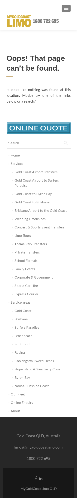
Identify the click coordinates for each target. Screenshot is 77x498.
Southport (22, 344)
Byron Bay (22, 377)
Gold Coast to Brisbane (32, 202)
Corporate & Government (34, 277)
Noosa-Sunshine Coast (32, 386)
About (15, 411)
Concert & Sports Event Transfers (40, 227)
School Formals (26, 260)
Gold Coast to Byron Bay (33, 194)
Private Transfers (27, 252)
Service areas (20, 302)
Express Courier (26, 294)
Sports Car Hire (26, 286)
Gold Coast (23, 311)
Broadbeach (24, 336)
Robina (20, 352)
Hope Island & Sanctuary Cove (37, 369)
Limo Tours (23, 235)
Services (17, 164)
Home (15, 155)
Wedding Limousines (30, 219)
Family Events (25, 269)
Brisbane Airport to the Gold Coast (41, 210)
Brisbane (21, 319)
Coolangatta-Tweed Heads (34, 361)
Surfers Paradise (27, 327)
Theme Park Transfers (31, 244)
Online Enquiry (22, 402)
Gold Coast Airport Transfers (36, 172)
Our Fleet (18, 394)
